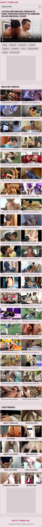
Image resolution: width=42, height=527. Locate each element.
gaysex (6, 49)
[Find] (39, 6)
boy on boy (15, 52)
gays (5, 52)
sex (24, 49)
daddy (33, 45)
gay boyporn (33, 49)
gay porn (23, 45)
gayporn (16, 49)
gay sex (13, 45)
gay (5, 45)
